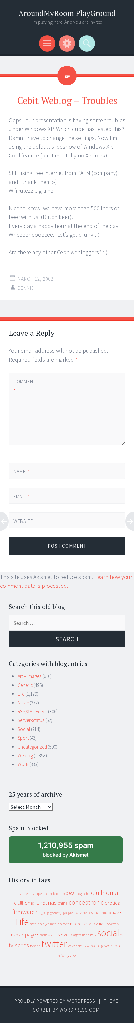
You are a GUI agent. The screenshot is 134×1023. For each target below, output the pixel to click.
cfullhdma (104, 892)
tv (121, 935)
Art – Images (29, 676)
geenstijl (56, 913)
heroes (88, 912)
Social (24, 729)
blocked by (71, 852)
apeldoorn (44, 893)
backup (59, 893)
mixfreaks (78, 924)
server (64, 934)
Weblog (25, 755)
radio (43, 935)
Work (23, 764)
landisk (115, 912)
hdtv (78, 912)
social (108, 933)
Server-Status (31, 720)
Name (21, 471)
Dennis (26, 288)
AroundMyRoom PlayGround (67, 13)
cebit (86, 893)
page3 (32, 934)
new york (112, 924)
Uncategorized (32, 747)
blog (78, 893)
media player (59, 924)
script (52, 935)
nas (102, 924)
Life (21, 694)
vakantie (75, 945)
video (86, 946)
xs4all (62, 955)
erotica (112, 902)
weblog (97, 946)
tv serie (35, 946)
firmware (23, 912)
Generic (25, 685)
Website (23, 521)
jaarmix (100, 912)
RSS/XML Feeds (32, 711)
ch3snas (46, 902)
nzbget (17, 935)
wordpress (114, 945)
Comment (24, 385)
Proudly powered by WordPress (54, 1001)
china (63, 903)
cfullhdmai (24, 903)
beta (70, 893)
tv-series (19, 945)
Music (23, 703)
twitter (54, 944)
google (68, 913)
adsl (32, 893)
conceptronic (86, 902)
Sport (23, 738)
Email (21, 496)
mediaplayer (39, 923)
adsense (22, 893)
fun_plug (42, 913)
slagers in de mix (83, 934)
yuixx (71, 955)
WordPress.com (80, 1010)
